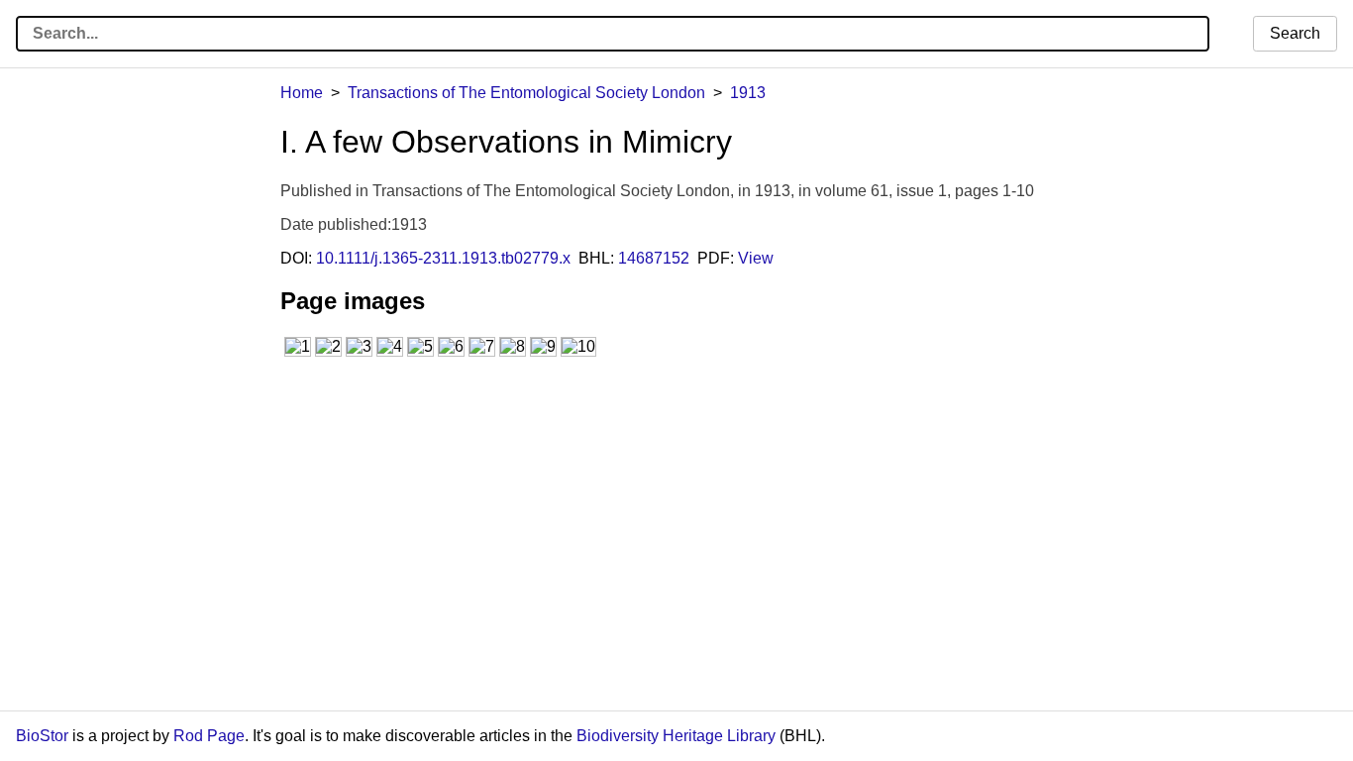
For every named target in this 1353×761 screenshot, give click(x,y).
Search (1295, 33)
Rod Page (209, 735)
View (756, 258)
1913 (748, 92)
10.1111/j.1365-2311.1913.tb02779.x (443, 258)
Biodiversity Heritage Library (676, 735)
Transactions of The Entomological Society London (526, 92)
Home (301, 92)
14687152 (653, 258)
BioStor (42, 735)
